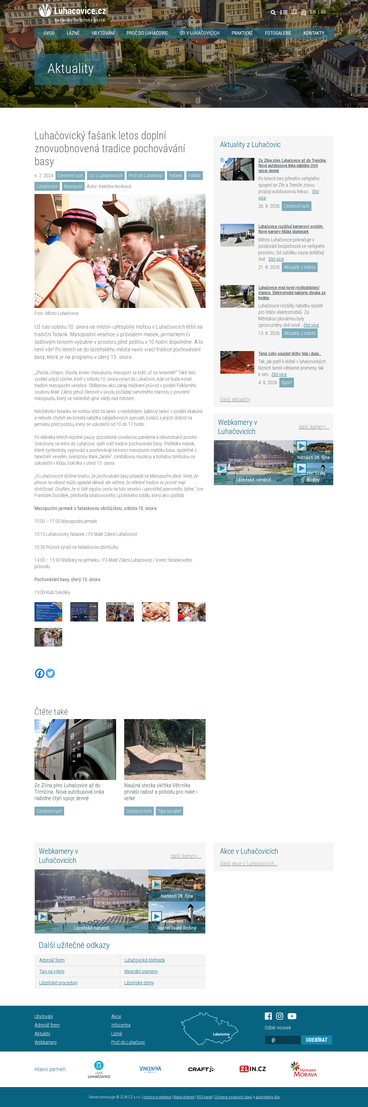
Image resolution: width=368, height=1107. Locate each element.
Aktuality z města (299, 267)
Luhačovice (47, 186)
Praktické (242, 33)
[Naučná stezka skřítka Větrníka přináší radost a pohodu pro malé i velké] (165, 749)
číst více (276, 259)
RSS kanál (204, 1097)
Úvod (49, 33)
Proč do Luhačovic (147, 33)
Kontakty (314, 33)
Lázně (73, 33)
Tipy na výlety (52, 971)
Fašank (175, 175)
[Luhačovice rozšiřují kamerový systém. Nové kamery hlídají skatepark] (237, 235)
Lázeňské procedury (58, 982)
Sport (287, 382)
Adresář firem (52, 960)
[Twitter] (50, 673)
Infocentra (120, 1025)
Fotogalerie (278, 33)
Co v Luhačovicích (200, 33)
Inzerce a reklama (157, 1097)
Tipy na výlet (169, 811)
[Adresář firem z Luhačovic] (284, 12)
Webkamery (45, 1042)
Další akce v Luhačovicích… (248, 863)
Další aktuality (235, 399)
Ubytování (103, 33)
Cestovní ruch (70, 175)
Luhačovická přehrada (144, 960)
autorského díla (268, 1097)
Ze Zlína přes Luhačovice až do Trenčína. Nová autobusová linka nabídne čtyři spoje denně (69, 791)
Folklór (195, 175)
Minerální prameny (141, 971)
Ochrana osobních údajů (233, 1097)
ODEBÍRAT (317, 1040)
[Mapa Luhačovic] (295, 12)
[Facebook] (39, 673)
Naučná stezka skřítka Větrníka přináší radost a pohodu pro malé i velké (160, 791)
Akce (116, 1016)
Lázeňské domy (139, 982)
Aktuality (70, 68)
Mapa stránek (184, 1097)
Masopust (73, 186)
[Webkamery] (303, 12)
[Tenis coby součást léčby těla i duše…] (237, 362)
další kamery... (314, 427)
